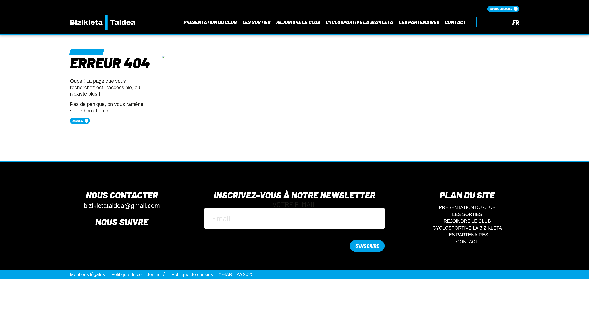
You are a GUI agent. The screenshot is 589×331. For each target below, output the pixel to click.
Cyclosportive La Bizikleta (359, 22)
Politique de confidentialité (138, 274)
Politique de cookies (192, 274)
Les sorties (256, 22)
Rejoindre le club (298, 22)
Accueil (77, 120)
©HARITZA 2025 (236, 274)
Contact (455, 22)
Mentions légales (87, 274)
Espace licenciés (501, 8)
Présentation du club (210, 22)
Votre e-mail (295, 204)
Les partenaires (419, 22)
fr (515, 22)
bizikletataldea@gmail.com (122, 206)
